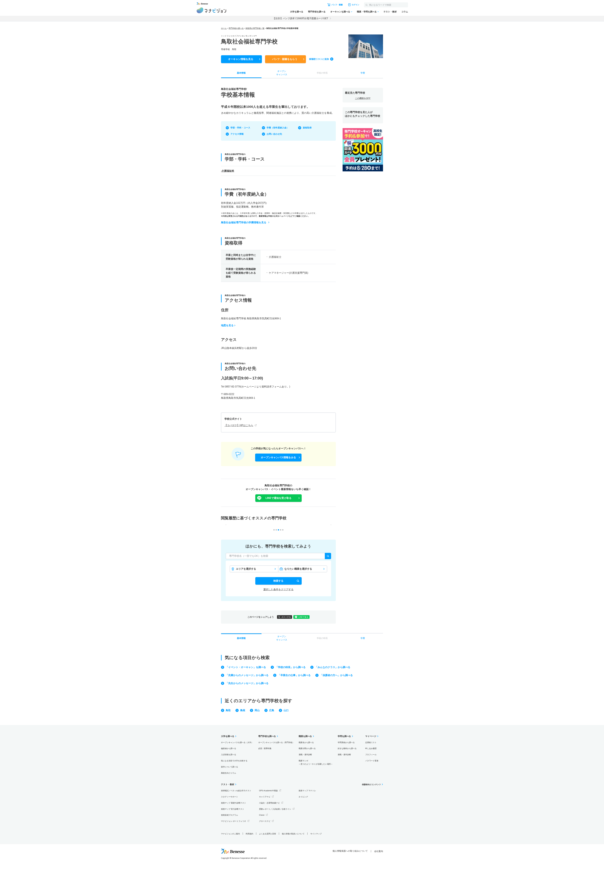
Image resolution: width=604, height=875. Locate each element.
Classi (261, 815)
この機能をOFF (363, 98)
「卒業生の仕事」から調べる (294, 675)
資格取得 (307, 127)
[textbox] (278, 556)
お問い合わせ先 (274, 134)
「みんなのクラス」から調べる (332, 667)
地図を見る (227, 325)
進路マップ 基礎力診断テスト (233, 803)
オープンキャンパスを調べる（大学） (237, 742)
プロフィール (371, 755)
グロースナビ (264, 821)
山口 (286, 710)
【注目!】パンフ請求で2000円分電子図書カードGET (300, 18)
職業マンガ (316, 762)
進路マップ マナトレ (307, 791)
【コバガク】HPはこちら (238, 425)
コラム (404, 11)
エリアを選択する (246, 568)
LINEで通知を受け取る (278, 498)
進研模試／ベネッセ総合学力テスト (236, 791)
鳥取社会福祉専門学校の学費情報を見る (243, 222)
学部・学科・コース (240, 127)
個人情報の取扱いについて (293, 834)
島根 (242, 710)
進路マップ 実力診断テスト (232, 809)
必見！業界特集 (264, 748)
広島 (271, 710)
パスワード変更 (371, 761)
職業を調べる (305, 736)
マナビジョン (211, 10)
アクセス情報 (237, 134)
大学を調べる (296, 11)
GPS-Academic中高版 (268, 791)
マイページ (370, 736)
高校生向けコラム (228, 773)
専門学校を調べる (317, 11)
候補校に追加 (319, 59)
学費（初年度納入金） (278, 127)
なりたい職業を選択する (298, 568)
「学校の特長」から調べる (290, 667)
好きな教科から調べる (347, 748)
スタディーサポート (229, 797)
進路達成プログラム (229, 815)
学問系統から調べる (346, 742)
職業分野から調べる (307, 748)
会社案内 (378, 851)
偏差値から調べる (228, 748)
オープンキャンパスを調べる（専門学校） (276, 742)
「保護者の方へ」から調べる (336, 675)
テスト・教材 (390, 11)
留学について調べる (229, 767)
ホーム (224, 28)
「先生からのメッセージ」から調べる (247, 683)
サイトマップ (316, 834)
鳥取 (228, 710)
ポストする (286, 617)
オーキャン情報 (240, 59)
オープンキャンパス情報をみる (278, 457)
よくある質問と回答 (267, 834)
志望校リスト (371, 742)
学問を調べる (344, 736)
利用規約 (249, 834)
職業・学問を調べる (367, 11)
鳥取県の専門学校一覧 (255, 28)
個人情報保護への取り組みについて (350, 851)
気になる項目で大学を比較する (234, 761)
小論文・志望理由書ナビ (269, 803)
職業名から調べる (306, 742)
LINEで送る (303, 617)
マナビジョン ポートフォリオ (233, 821)
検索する (278, 580)
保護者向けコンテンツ (371, 784)
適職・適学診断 (305, 755)
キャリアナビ (264, 797)
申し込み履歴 (371, 748)
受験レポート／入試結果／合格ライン (275, 809)
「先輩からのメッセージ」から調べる (247, 675)
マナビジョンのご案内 (230, 834)
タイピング (303, 797)
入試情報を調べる (228, 755)
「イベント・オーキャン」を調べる (246, 667)
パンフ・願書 (284, 59)
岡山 (257, 710)
